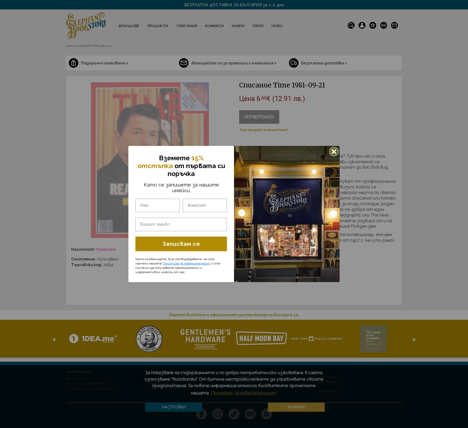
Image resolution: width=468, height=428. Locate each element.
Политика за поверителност (186, 263)
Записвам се (181, 244)
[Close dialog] (334, 152)
